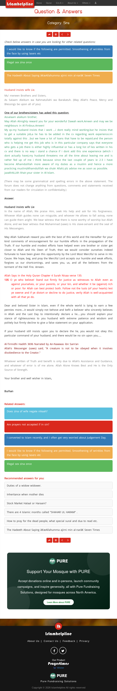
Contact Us (51, 641)
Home (39, 2)
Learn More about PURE (58, 602)
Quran (49, 2)
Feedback (69, 641)
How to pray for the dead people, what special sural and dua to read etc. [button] (52, 521)
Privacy (84, 641)
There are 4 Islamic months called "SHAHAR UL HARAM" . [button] (42, 512)
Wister (60, 667)
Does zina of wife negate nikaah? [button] (27, 411)
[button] (95, 3)
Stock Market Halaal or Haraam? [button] (26, 503)
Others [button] (85, 2)
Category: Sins (59, 23)
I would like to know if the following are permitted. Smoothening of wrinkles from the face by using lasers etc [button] (58, 51)
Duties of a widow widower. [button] (24, 485)
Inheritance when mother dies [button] (25, 494)
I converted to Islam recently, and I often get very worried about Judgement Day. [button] (56, 437)
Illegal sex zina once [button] (19, 62)
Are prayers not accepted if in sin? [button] (28, 424)
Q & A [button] (59, 2)
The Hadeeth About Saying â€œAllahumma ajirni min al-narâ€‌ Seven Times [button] (53, 75)
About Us (33, 641)
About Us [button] (72, 2)
